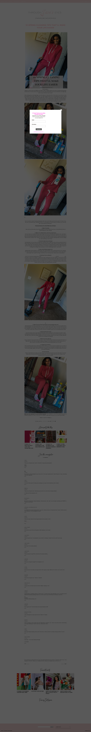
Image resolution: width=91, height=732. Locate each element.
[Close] (61, 110)
